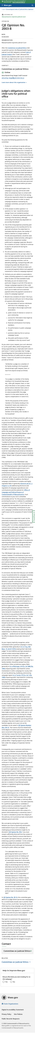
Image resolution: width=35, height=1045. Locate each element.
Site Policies (18, 1014)
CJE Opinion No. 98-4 (15, 832)
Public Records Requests (11, 1019)
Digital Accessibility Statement (13, 1010)
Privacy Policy (6, 1014)
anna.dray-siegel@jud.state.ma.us (13, 78)
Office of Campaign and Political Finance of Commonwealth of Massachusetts (16, 492)
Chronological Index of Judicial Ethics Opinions (19, 9)
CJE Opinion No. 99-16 (10, 897)
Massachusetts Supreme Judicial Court (14, 17)
